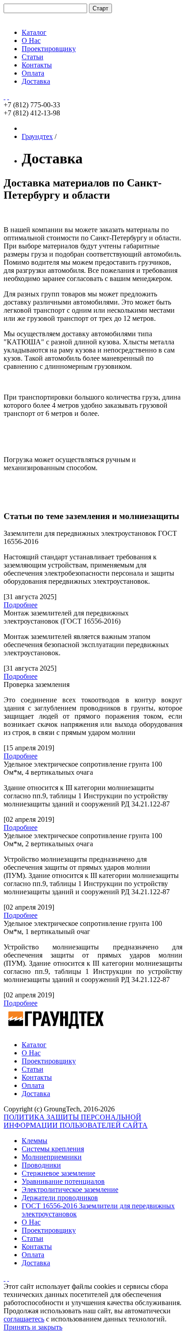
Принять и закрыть (33, 1327)
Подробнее (20, 605)
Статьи (32, 57)
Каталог (34, 32)
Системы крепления (53, 1149)
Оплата (33, 73)
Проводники (41, 1165)
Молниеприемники (52, 1157)
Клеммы (34, 1140)
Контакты (37, 65)
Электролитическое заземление (70, 1189)
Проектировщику (49, 48)
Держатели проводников (60, 1198)
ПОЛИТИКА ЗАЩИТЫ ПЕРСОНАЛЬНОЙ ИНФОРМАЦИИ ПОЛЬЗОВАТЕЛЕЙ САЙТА (76, 1121)
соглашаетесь (24, 1319)
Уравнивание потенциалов (63, 1181)
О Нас (31, 40)
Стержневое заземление (58, 1173)
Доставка (36, 81)
